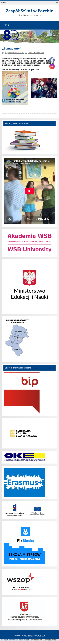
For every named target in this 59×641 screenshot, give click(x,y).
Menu (3, 3)
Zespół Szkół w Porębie (29, 10)
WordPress (28, 635)
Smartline (41, 635)
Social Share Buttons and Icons (15, 640)
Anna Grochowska (36, 53)
